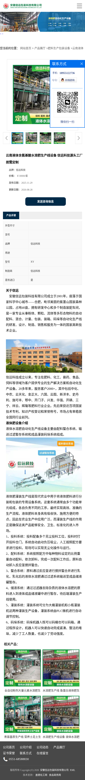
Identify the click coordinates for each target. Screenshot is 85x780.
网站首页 (25, 48)
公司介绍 (26, 747)
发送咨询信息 (45, 201)
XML (72, 770)
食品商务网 (55, 775)
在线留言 (42, 753)
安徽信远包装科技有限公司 (54, 770)
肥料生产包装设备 (59, 48)
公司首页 (9, 747)
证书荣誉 (9, 753)
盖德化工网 (41, 775)
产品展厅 (39, 48)
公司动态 (42, 747)
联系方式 (26, 753)
